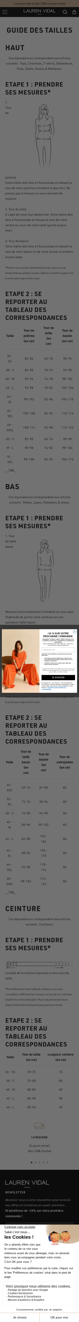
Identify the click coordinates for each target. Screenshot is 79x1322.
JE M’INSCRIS (58, 677)
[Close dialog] (74, 631)
